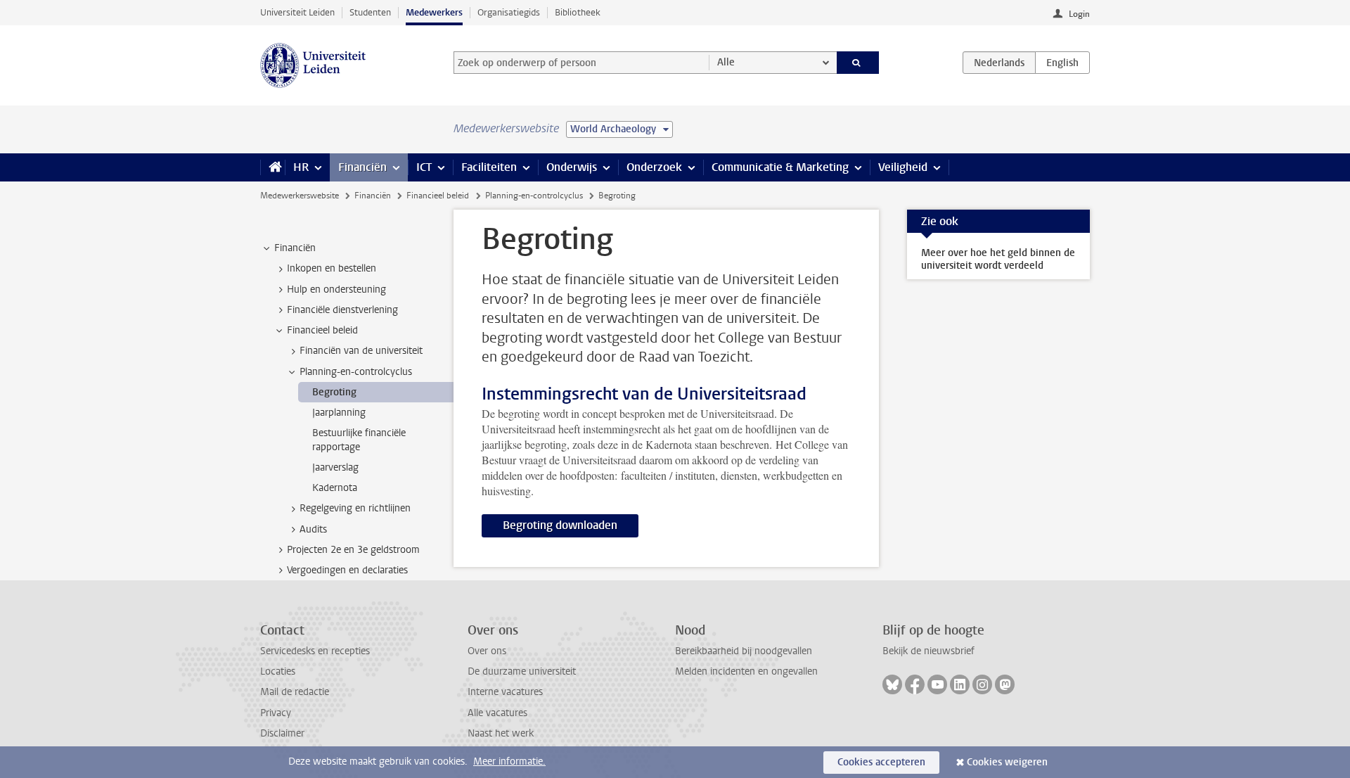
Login (1079, 14)
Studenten (370, 12)
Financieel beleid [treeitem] (322, 330)
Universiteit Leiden (297, 12)
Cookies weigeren (1007, 762)
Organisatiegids (508, 12)
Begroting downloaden (560, 525)
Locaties (277, 671)
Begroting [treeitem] (334, 392)
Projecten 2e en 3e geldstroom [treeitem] (353, 549)
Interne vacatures (505, 692)
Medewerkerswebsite (299, 195)
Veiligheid (902, 167)
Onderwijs (571, 167)
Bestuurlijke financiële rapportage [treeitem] (359, 439)
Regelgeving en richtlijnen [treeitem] (355, 508)
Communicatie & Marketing (780, 167)
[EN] (1062, 62)
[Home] (272, 167)
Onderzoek (654, 167)
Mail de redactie (294, 692)
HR (301, 167)
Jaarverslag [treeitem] (335, 467)
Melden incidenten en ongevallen (746, 671)
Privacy (275, 713)
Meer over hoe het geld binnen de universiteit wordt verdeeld (998, 259)
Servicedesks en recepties (315, 651)
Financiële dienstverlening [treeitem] (342, 310)
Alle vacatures (497, 713)
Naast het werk (501, 733)
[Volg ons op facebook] (915, 684)
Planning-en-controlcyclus (534, 195)
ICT (424, 167)
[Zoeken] (858, 62)
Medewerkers (434, 12)
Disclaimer (282, 733)
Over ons (487, 651)
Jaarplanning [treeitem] (339, 412)
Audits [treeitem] (313, 529)
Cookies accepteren (881, 762)
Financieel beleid (437, 195)
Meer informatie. (509, 761)
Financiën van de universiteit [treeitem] (361, 350)
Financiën (362, 167)
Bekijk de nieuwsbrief (928, 651)
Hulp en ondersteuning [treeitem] (336, 289)
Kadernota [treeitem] (334, 488)
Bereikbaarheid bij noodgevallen (743, 651)
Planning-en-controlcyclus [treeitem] (356, 371)
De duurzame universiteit (522, 671)
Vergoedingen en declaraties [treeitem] (347, 570)
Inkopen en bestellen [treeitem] (331, 268)
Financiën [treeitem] (295, 248)
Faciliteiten (489, 167)
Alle (726, 62)
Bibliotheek (577, 12)
